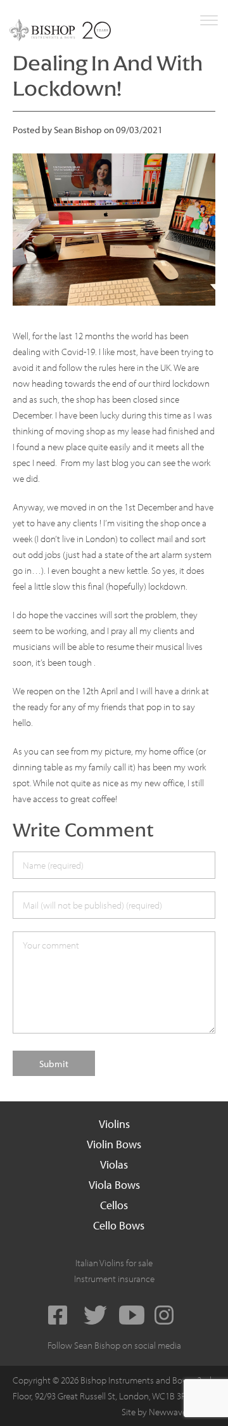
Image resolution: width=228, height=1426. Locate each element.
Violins (114, 1124)
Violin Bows (114, 1144)
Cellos (114, 1205)
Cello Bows (118, 1225)
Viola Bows (114, 1184)
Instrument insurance (114, 1279)
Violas (114, 1164)
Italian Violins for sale (114, 1263)
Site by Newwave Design (168, 1412)
